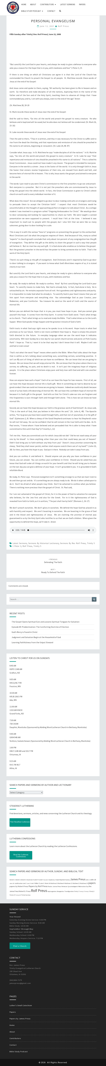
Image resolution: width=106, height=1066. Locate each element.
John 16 (93, 879)
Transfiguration (69, 891)
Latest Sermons (67, 4)
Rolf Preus (63, 26)
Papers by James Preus (20, 1018)
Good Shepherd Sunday (63, 880)
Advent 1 (12, 880)
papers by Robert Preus (19, 886)
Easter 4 (35, 880)
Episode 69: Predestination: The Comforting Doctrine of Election (40, 627)
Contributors (47, 4)
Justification (18, 883)
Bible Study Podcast (31, 11)
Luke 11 (42, 883)
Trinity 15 (12, 895)
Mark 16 (47, 883)
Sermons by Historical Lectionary (43, 543)
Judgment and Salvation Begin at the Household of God (36, 637)
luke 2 (37, 883)
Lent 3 (33, 883)
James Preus (77, 879)
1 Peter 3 (17, 546)
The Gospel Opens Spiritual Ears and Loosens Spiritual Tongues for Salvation (45, 621)
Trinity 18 (18, 895)
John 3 (88, 880)
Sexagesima (60, 891)
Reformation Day (83, 886)
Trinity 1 (76, 891)
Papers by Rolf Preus (38, 886)
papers (92, 883)
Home (23, 4)
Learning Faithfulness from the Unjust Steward (32, 642)
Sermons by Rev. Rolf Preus (73, 543)
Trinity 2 (81, 891)
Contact (51, 11)
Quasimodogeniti (73, 886)
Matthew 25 (84, 883)
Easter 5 (41, 880)
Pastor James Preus (54, 886)
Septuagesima (51, 891)
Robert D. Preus (25, 891)
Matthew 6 (61, 883)
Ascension (30, 880)
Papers (82, 4)
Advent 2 (18, 880)
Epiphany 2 (52, 880)
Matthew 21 (68, 883)
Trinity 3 (86, 891)
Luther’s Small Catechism (21, 1005)
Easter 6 (46, 880)
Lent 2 (29, 883)
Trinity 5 (91, 543)
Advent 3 (23, 880)
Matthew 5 (54, 883)
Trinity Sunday (25, 895)
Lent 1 (25, 883)
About (33, 4)
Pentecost (64, 886)
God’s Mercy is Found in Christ (24, 632)
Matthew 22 (76, 883)
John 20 (12, 883)
